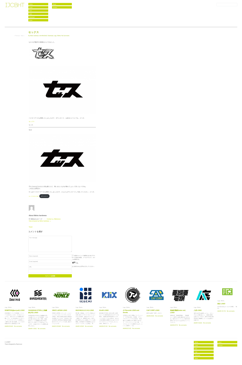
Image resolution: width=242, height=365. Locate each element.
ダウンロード (44, 196)
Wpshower (19, 344)
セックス (31, 121)
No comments (18, 326)
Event (30, 7)
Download (32, 17)
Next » (23, 35)
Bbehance (57, 219)
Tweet (30, 227)
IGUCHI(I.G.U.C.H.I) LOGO (85, 310)
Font (30, 10)
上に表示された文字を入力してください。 (83, 266)
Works (31, 4)
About (54, 4)
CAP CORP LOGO (153, 310)
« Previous (17, 35)
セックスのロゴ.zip (33, 196)
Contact (55, 7)
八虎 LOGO (198, 310)
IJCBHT (9, 9)
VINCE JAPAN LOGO (59, 310)
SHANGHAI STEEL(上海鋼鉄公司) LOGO (37, 311)
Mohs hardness (34, 35)
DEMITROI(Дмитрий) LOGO (14, 310)
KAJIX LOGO (104, 310)
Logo (30, 14)
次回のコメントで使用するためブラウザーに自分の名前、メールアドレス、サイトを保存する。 (83, 257)
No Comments (65, 35)
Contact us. (50, 219)
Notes (30, 20)
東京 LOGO (221, 304)
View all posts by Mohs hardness (40, 221)
